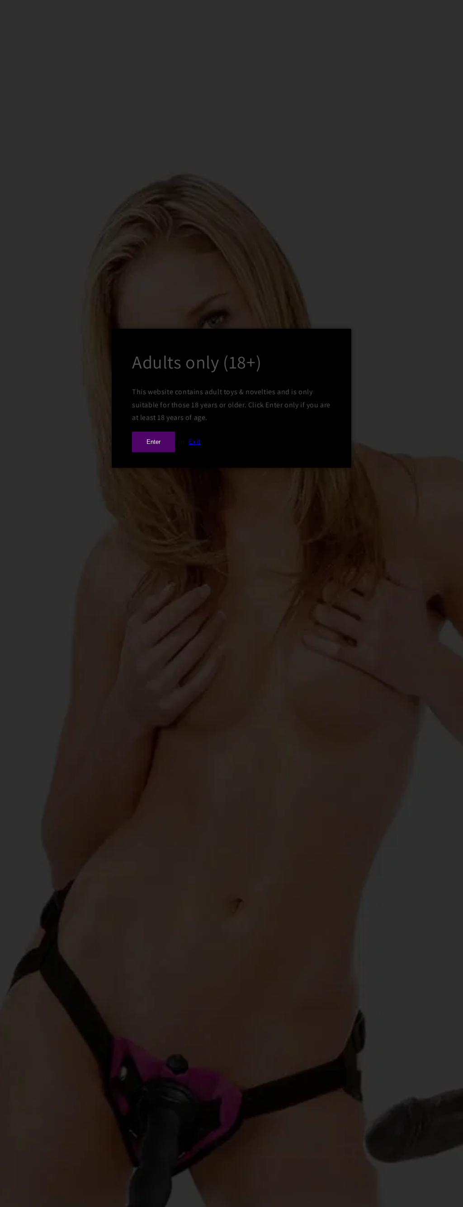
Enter (153, 441)
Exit (194, 441)
